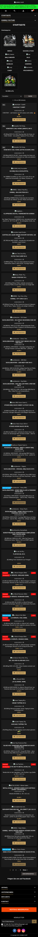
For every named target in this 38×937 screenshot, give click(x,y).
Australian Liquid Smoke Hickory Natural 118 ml (19, 235)
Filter (30, 96)
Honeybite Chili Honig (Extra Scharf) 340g (19, 150)
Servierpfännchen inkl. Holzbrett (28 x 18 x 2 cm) (19, 810)
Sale (28, 57)
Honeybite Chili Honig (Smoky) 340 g (19, 128)
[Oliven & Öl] (9, 81)
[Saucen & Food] (28, 40)
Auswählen (12, 96)
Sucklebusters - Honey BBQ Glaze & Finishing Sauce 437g (19, 490)
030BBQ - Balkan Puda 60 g (19, 192)
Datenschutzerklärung (10, 926)
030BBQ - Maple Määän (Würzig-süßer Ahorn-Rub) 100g (19, 831)
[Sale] (28, 54)
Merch (9, 51)
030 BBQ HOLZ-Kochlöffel (19, 171)
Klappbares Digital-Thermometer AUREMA (19, 213)
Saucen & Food (28, 51)
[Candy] (9, 67)
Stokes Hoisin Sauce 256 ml (19, 426)
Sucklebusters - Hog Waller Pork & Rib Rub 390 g (19, 384)
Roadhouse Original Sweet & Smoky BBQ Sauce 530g (19, 448)
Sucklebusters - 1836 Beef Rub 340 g (19, 362)
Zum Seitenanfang (29, 874)
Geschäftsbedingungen (18, 924)
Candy (9, 70)
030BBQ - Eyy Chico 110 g (19, 298)
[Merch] (9, 40)
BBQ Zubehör (10, 57)
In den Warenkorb (19, 119)
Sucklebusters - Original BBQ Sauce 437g (19, 469)
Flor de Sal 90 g (19, 554)
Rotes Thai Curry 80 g (19, 256)
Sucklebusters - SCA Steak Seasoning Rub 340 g (19, 320)
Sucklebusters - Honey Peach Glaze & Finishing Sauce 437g (19, 512)
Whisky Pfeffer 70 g (19, 277)
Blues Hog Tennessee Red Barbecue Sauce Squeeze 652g (19, 746)
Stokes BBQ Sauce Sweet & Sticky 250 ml (19, 405)
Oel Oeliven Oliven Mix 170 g (19, 660)
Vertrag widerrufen (19, 909)
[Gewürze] (28, 61)
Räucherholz (28, 70)
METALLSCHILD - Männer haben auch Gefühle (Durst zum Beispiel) (19, 788)
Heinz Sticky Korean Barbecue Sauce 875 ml (19, 852)
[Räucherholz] (28, 67)
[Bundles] (9, 61)
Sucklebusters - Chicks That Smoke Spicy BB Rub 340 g (19, 342)
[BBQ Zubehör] (9, 54)
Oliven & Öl (10, 91)
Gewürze (28, 64)
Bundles (10, 64)
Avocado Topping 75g (19, 724)
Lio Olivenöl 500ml (19, 681)
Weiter (25, 870)
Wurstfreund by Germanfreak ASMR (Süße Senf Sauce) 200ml (19, 533)
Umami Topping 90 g (19, 703)
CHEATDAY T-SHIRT (19, 107)
